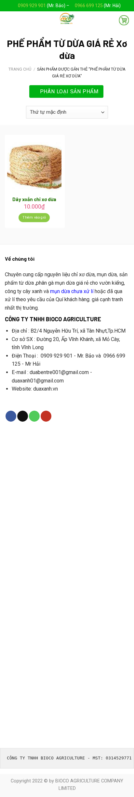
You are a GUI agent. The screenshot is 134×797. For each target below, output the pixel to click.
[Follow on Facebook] (11, 416)
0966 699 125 (89, 5)
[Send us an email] (22, 416)
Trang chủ (19, 69)
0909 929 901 (32, 5)
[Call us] (34, 416)
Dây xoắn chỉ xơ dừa (34, 199)
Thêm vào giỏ (34, 217)
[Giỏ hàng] (124, 20)
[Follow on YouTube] (46, 416)
